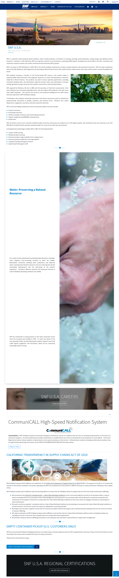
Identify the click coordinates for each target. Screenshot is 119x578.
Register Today (14, 447)
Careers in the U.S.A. (64, 7)
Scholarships (79, 7)
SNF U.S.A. (34, 7)
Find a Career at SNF (59, 403)
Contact (58, 2)
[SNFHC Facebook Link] (88, 6)
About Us (34, 2)
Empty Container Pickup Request (21, 547)
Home (3, 2)
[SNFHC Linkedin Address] (92, 6)
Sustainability (46, 2)
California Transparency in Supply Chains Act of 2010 (63, 483)
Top (116, 575)
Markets (10, 2)
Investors (92, 2)
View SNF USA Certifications (59, 570)
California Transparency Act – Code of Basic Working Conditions (45, 495)
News (18, 2)
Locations (25, 2)
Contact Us (100, 42)
